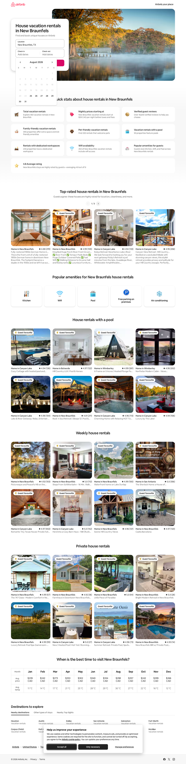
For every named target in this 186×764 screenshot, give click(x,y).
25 (31, 96)
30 (20, 101)
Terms (42, 759)
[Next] (98, 203)
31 (25, 101)
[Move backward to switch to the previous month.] (20, 62)
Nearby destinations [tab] (20, 712)
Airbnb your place (164, 4)
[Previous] (88, 203)
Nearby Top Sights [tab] (65, 712)
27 (41, 96)
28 (47, 96)
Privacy (33, 759)
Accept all (61, 747)
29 (52, 96)
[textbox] (28, 54)
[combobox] (40, 44)
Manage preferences (124, 747)
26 (36, 96)
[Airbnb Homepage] (18, 4)
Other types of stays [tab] (43, 712)
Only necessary (93, 747)
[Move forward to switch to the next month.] (52, 62)
